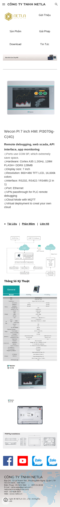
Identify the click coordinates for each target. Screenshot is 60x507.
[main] (30, 173)
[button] (3, 4)
